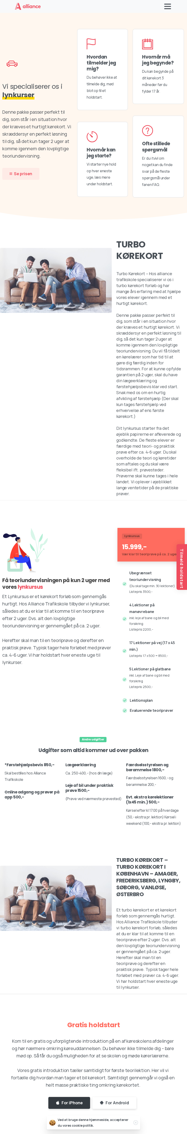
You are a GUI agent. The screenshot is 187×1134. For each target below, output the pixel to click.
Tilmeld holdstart (181, 568)
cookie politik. (83, 1125)
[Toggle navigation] (167, 6)
